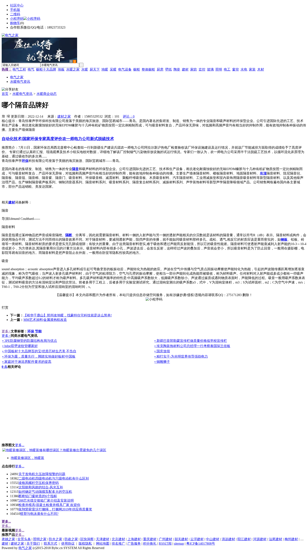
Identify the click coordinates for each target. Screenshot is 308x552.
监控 (202, 69)
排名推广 (118, 543)
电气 (31, 69)
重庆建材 (150, 539)
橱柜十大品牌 (46, 69)
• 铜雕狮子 (162, 361)
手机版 (15, 10)
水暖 (84, 69)
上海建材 (134, 539)
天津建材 (102, 539)
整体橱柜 (148, 69)
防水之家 (55, 539)
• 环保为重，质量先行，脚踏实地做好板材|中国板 (38, 356)
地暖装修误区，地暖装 (27, 458)
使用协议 (68, 543)
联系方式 (50, 543)
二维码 (15, 14)
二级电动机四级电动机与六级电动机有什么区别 (53, 478)
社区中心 (16, 5)
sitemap (179, 543)
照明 (218, 69)
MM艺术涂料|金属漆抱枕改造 (45, 319)
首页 (5, 94)
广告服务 (134, 543)
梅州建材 (291, 539)
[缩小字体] (8, 116)
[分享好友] (10, 89)
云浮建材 (197, 539)
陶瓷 (176, 69)
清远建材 (228, 539)
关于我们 (33, 543)
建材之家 (64, 116)
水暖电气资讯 (22, 94)
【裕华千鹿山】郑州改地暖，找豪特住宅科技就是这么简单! (67, 315)
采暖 (113, 69)
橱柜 (136, 69)
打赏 (5, 307)
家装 (252, 69)
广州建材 (165, 539)
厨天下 (95, 69)
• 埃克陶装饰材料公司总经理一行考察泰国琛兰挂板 (192, 346)
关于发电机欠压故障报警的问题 (41, 474)
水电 (244, 69)
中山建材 (212, 539)
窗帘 (235, 69)
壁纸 (168, 69)
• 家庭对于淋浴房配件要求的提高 (26, 361)
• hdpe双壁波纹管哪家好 (20, 346)
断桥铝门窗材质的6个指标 (37, 496)
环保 (30, 331)
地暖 (104, 69)
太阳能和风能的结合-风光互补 (40, 487)
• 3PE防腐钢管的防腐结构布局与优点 (29, 340)
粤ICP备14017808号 (200, 543)
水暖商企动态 (46, 94)
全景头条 (24, 539)
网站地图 (102, 543)
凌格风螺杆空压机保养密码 (38, 483)
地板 (61, 69)
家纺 (193, 69)
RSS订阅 (165, 543)
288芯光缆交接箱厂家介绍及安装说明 (46, 500)
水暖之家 (73, 69)
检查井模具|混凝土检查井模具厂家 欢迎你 (49, 505)
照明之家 (40, 539)
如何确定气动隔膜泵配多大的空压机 (45, 491)
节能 (38, 331)
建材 (185, 69)
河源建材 (260, 539)
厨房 (160, 69)
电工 (227, 69)
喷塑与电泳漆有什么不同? (39, 513)
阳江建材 (244, 539)
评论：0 (129, 116)
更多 (6, 331)
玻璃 (210, 69)
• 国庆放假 (162, 351)
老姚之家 (8, 539)
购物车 (15, 23)
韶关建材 (181, 539)
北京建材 (118, 539)
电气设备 (125, 69)
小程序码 (16, 18)
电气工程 (19, 69)
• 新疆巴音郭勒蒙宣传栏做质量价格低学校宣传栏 (190, 340)
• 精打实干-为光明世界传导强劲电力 (181, 356)
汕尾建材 (275, 539)
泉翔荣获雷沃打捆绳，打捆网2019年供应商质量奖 (55, 509)
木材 (260, 69)
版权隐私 (85, 543)
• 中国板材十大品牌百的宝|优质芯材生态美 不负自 (39, 351)
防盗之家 (71, 539)
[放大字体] (3, 116)
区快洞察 (87, 539)
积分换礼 (150, 543)
